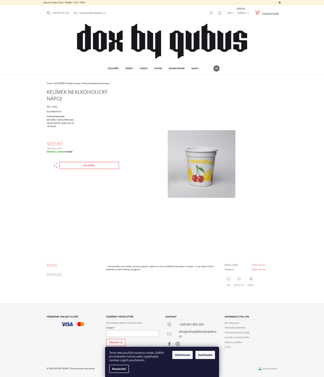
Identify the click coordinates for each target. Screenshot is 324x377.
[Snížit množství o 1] (57, 167)
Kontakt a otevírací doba (237, 337)
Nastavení (119, 369)
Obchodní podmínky (235, 327)
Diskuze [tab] (54, 274)
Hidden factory (258, 264)
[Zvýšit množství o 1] (57, 163)
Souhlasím (205, 355)
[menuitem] (113, 68)
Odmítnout (182, 355)
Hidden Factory (259, 269)
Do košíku (89, 165)
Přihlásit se (115, 342)
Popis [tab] (52, 265)
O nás (227, 346)
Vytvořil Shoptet (269, 368)
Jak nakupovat (232, 322)
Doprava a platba (233, 342)
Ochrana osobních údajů (237, 332)
